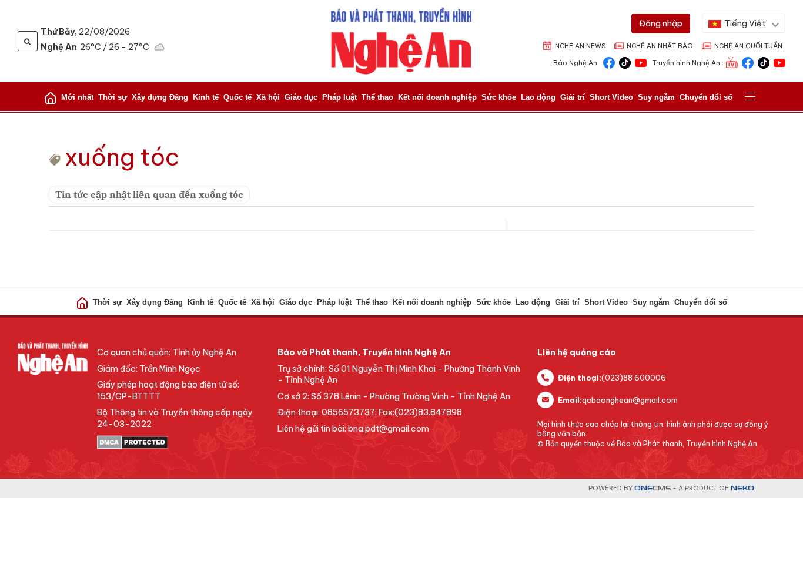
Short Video (611, 97)
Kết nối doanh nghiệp (437, 97)
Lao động (538, 97)
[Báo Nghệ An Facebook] (609, 62)
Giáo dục (301, 97)
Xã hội (268, 97)
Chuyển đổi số (706, 97)
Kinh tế (206, 97)
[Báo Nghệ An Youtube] (641, 62)
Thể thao (377, 97)
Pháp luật (339, 97)
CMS (652, 488)
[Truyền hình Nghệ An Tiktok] (763, 62)
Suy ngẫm (656, 97)
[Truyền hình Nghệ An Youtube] (779, 62)
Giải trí (572, 97)
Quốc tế (237, 97)
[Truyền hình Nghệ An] (732, 62)
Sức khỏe (498, 97)
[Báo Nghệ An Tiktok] (625, 62)
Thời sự (112, 97)
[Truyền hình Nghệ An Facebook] (748, 62)
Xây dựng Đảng (160, 97)
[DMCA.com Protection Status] (181, 442)
